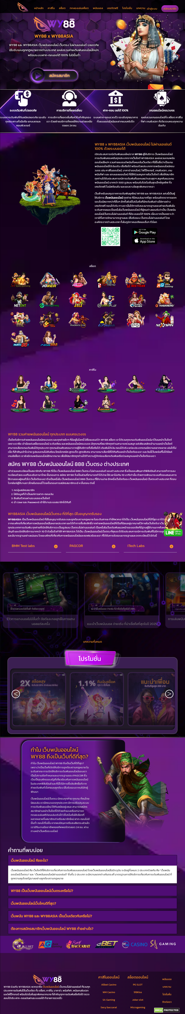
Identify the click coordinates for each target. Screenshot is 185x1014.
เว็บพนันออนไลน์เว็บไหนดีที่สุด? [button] (33, 903)
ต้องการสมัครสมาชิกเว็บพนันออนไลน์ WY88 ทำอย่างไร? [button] (52, 928)
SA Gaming (109, 1000)
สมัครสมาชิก (170, 9)
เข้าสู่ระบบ (152, 9)
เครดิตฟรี (112, 8)
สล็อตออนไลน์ (137, 977)
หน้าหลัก (39, 8)
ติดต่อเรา (167, 1002)
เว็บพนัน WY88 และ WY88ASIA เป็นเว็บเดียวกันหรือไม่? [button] (51, 916)
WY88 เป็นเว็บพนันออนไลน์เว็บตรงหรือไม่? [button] (42, 890)
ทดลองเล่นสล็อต (79, 8)
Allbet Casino (108, 985)
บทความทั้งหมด (92, 641)
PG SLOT (138, 985)
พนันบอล (98, 8)
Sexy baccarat (109, 1007)
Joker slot (137, 1000)
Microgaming (137, 1007)
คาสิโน (51, 8)
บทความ (140, 8)
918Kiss (138, 992)
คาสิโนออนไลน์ (108, 977)
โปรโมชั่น (127, 8)
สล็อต (62, 8)
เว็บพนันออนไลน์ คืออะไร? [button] (29, 860)
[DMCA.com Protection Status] (167, 1010)
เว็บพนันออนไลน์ (51, 987)
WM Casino (109, 992)
